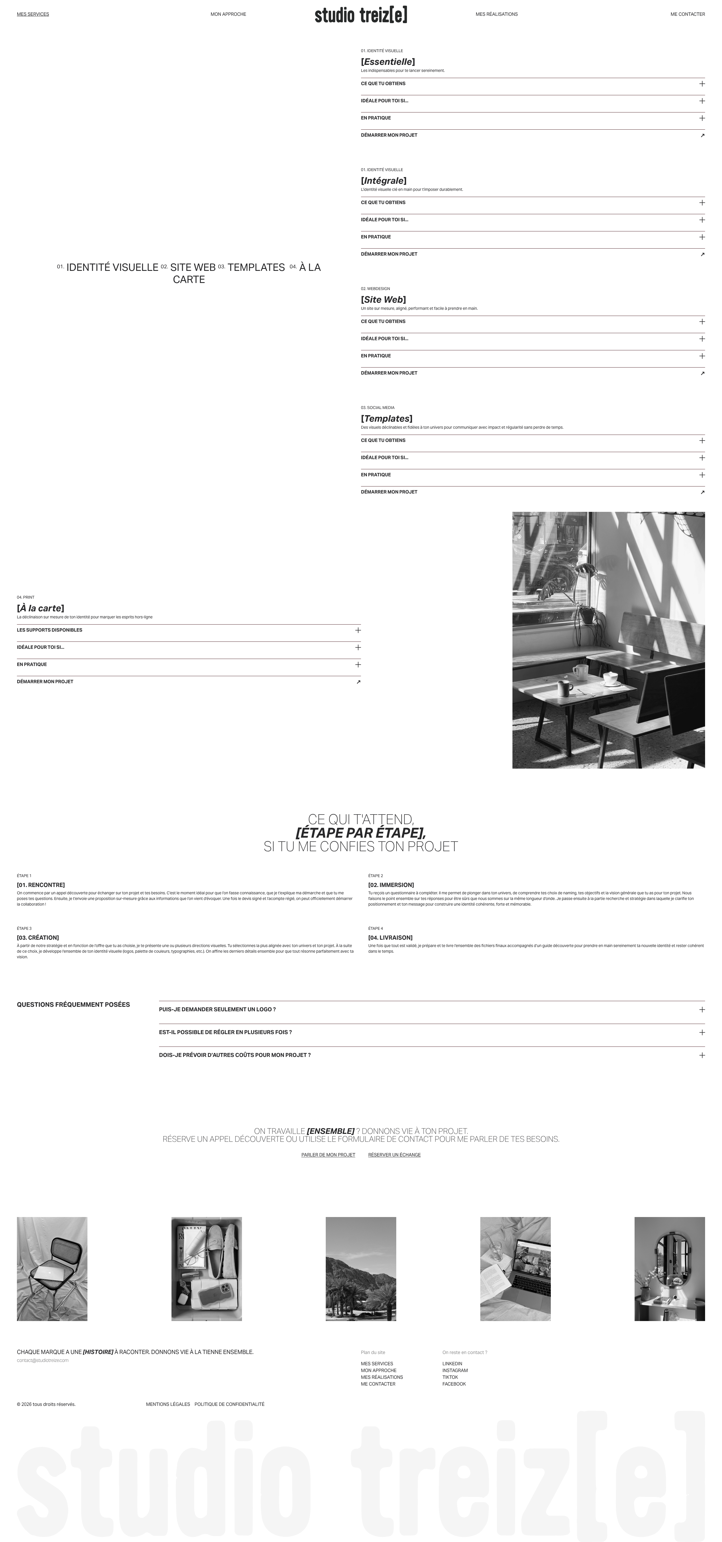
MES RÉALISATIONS (497, 14)
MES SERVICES (33, 14)
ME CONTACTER (688, 14)
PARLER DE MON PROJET (328, 1155)
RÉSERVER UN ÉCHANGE (394, 1155)
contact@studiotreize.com (43, 1360)
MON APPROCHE (228, 14)
